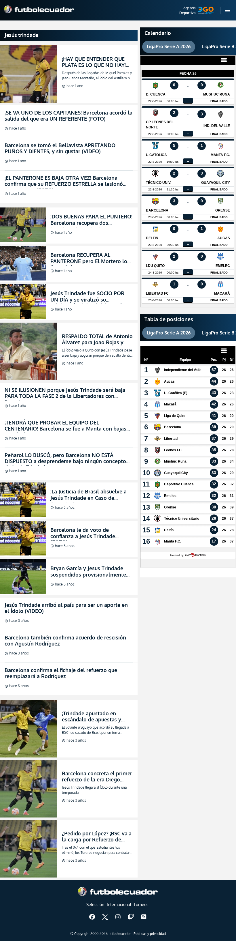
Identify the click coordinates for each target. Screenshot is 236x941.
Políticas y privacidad (150, 933)
